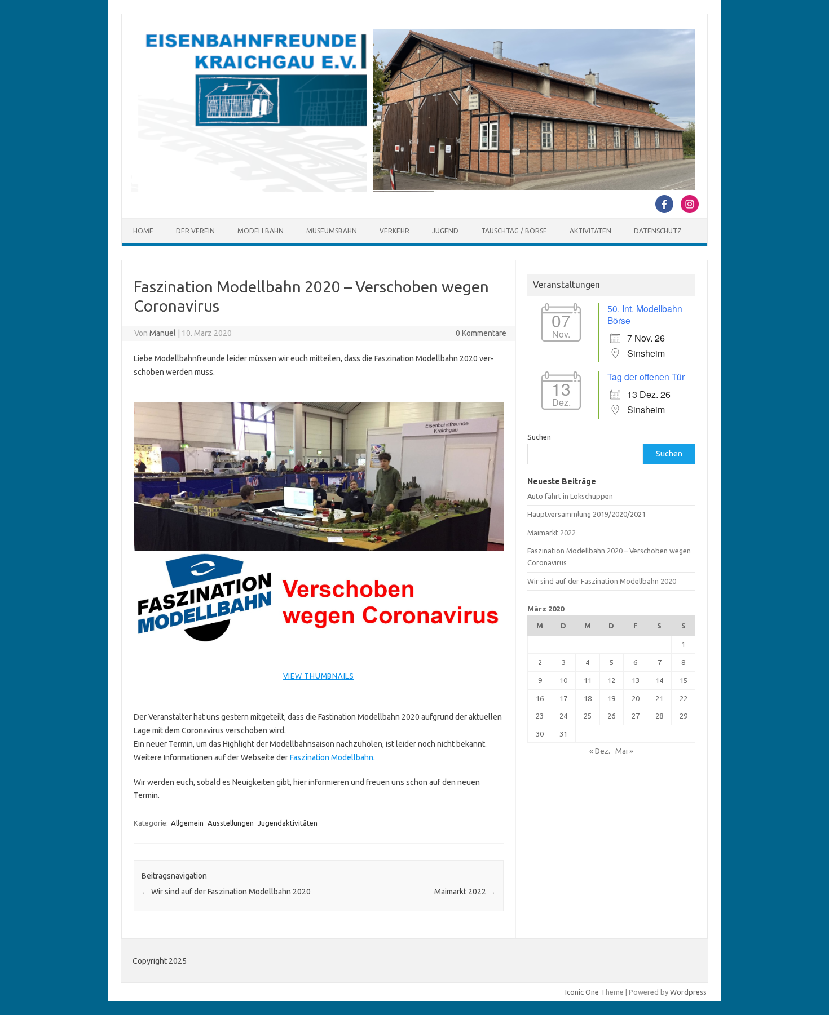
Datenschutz (658, 230)
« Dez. (599, 750)
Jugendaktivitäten (288, 823)
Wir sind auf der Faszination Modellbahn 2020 (226, 891)
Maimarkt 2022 (465, 891)
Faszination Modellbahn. (332, 757)
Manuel (162, 333)
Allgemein (187, 823)
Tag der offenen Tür (646, 376)
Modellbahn (260, 230)
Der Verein (195, 230)
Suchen (539, 437)
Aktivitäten (590, 230)
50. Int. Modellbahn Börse (644, 314)
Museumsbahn (331, 230)
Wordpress (688, 992)
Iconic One (582, 992)
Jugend (445, 230)
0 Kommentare (481, 333)
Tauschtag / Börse (514, 230)
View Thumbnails (318, 676)
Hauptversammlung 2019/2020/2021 (586, 514)
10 (563, 680)
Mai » (624, 750)
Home (143, 230)
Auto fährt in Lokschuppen (570, 496)
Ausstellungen (231, 823)
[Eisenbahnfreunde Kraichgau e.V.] (413, 188)
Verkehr (394, 230)
